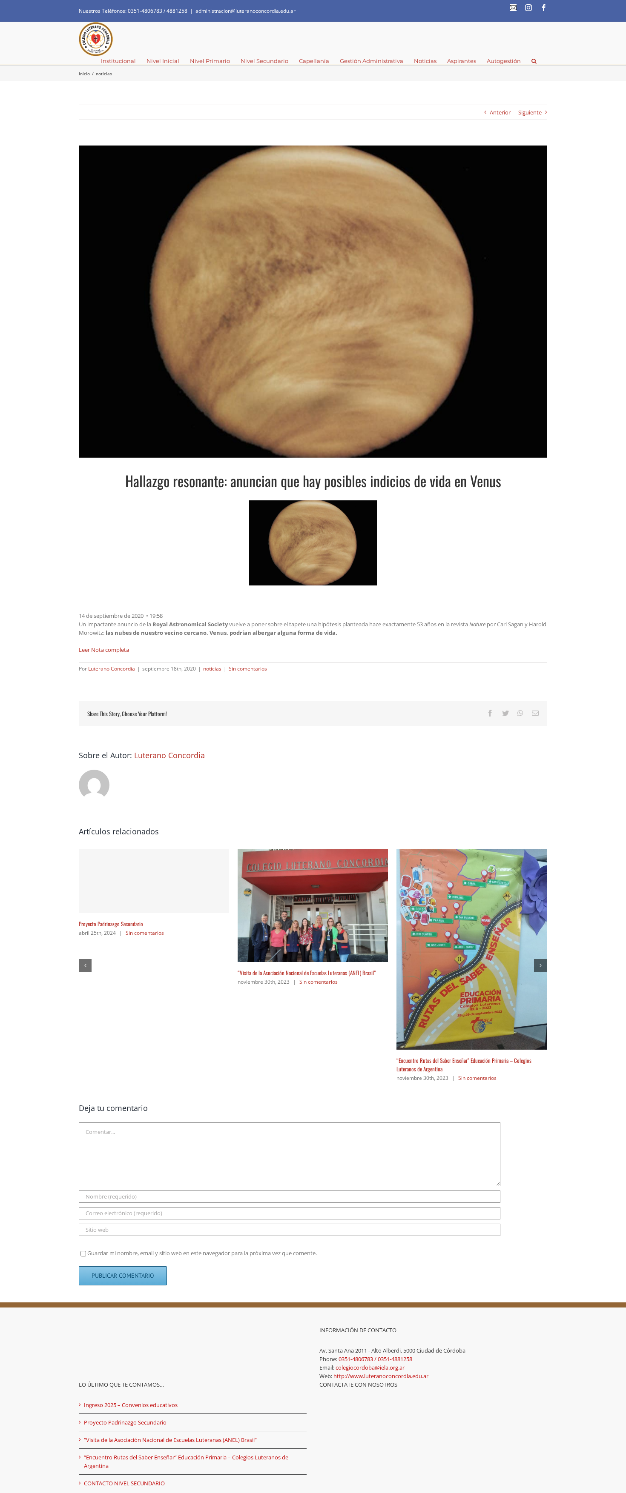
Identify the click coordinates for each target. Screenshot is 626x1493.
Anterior (500, 112)
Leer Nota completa (104, 650)
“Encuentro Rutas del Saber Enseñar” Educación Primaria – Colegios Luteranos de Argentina (186, 1316)
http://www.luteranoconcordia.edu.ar (380, 1231)
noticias (212, 668)
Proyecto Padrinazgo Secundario (428, 923)
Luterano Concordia (111, 668)
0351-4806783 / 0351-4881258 (375, 1214)
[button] (534, 60)
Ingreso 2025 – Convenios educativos (275, 893)
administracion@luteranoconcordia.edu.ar (245, 10)
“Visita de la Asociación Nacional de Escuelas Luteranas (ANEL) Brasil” (170, 1295)
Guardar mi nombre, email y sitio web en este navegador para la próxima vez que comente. (202, 1108)
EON (253, 1375)
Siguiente (530, 112)
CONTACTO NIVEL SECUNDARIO (110, 900)
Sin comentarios (248, 668)
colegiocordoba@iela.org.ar (370, 1222)
